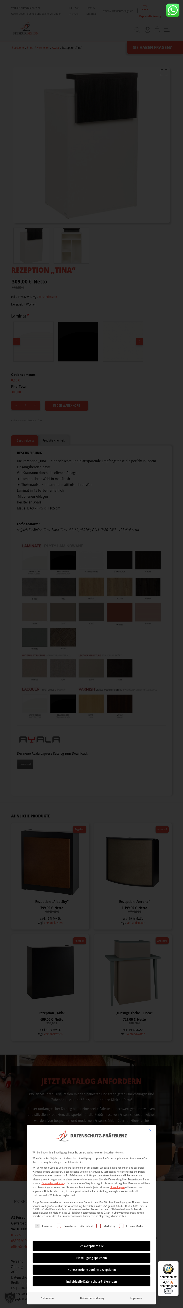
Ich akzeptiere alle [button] (91, 1246)
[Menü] (176, 1264)
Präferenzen (47, 1298)
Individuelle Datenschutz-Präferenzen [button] (91, 1281)
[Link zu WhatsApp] (172, 10)
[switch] (168, 1291)
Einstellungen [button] (117, 1187)
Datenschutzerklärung (53, 1183)
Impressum (136, 1298)
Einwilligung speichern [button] (91, 1258)
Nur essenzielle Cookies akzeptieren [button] (91, 1269)
